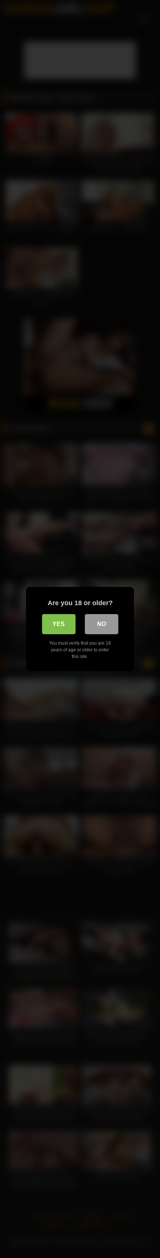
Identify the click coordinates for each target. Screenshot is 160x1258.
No (101, 624)
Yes (58, 624)
